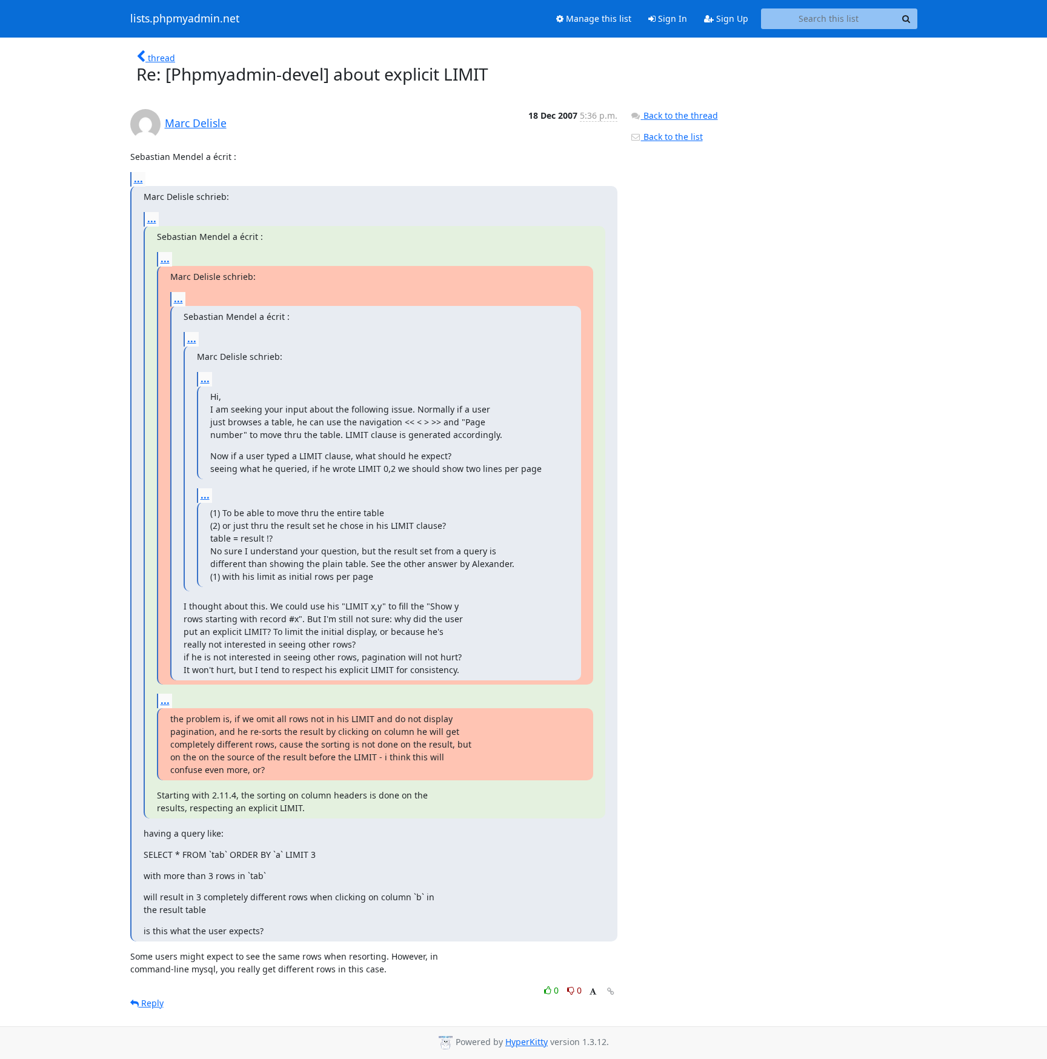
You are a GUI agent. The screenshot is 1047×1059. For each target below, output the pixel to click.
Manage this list (597, 18)
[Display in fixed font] (593, 992)
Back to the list (672, 136)
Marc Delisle (196, 123)
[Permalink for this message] (610, 991)
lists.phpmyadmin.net (184, 19)
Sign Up (731, 18)
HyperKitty (526, 1041)
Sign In (671, 18)
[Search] (906, 18)
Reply (151, 1003)
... (138, 178)
